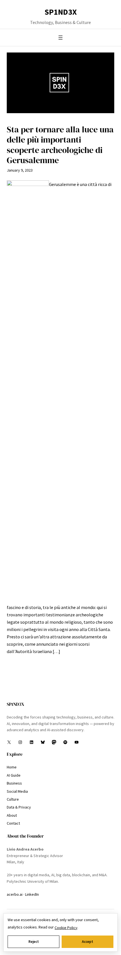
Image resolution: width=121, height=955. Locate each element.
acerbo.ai (15, 894)
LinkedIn (32, 894)
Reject (33, 941)
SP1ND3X (60, 12)
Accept (87, 941)
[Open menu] (60, 37)
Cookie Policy (66, 927)
